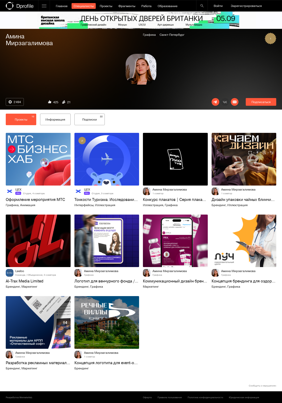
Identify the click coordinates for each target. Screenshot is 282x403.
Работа (146, 6)
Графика (149, 34)
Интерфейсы (83, 205)
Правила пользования (169, 397)
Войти (218, 6)
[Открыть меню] (44, 6)
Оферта (147, 397)
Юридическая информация (244, 397)
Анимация (27, 205)
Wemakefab (25, 397)
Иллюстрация (105, 205)
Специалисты (84, 6)
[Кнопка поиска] (202, 6)
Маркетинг (29, 286)
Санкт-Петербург (172, 34)
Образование (167, 6)
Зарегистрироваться (246, 6)
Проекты (106, 6)
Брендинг (219, 205)
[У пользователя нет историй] (141, 69)
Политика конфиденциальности (205, 397)
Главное (62, 6)
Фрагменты (126, 6)
